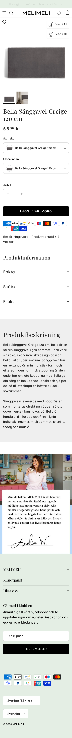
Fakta (9, 271)
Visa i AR (61, 24)
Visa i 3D (61, 34)
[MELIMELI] (36, 13)
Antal (7, 185)
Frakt (8, 301)
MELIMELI (18, 724)
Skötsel (10, 286)
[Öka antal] (22, 193)
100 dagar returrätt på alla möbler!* (36, 5)
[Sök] (13, 12)
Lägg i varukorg (36, 211)
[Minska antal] (6, 193)
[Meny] (4, 12)
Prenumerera (35, 649)
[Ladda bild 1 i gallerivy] (36, 53)
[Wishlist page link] (59, 13)
